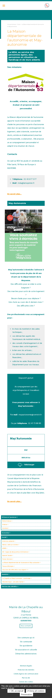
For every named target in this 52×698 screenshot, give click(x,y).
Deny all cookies (36, 691)
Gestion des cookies (26, 682)
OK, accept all (16, 691)
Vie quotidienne (11, 24)
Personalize (26, 694)
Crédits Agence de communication (26, 674)
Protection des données (26, 670)
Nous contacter (26, 626)
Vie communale (26, 641)
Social (18, 24)
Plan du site (26, 678)
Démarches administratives (26, 653)
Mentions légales (26, 666)
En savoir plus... (14, 194)
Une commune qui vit (26, 637)
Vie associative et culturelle (26, 649)
